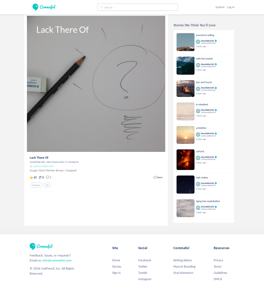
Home (116, 260)
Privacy (218, 260)
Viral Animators (183, 273)
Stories (116, 266)
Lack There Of (39, 158)
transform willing (205, 35)
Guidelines (220, 273)
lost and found (204, 82)
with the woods (204, 58)
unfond (200, 151)
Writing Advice (182, 260)
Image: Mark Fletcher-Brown (47, 170)
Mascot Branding (184, 266)
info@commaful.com (56, 260)
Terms (217, 266)
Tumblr (142, 273)
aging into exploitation (208, 201)
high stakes (202, 177)
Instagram (144, 279)
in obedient (202, 104)
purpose (36, 185)
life (47, 185)
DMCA (218, 279)
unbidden (201, 127)
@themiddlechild (43, 166)
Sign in (116, 273)
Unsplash (71, 170)
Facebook (144, 260)
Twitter (142, 266)
